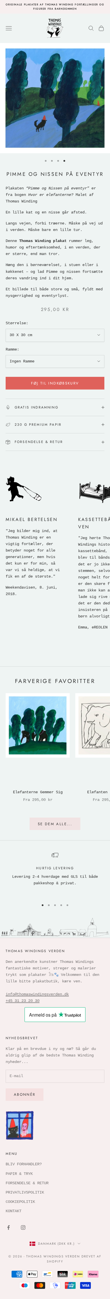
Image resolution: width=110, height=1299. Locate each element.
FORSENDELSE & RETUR (27, 1183)
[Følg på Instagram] (23, 1227)
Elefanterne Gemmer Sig (38, 792)
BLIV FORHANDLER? (24, 1164)
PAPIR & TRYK (19, 1174)
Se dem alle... (55, 824)
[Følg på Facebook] (8, 1227)
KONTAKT (13, 1211)
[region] (55, 873)
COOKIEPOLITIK (20, 1201)
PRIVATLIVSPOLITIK (25, 1192)
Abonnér (24, 1094)
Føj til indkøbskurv (55, 383)
